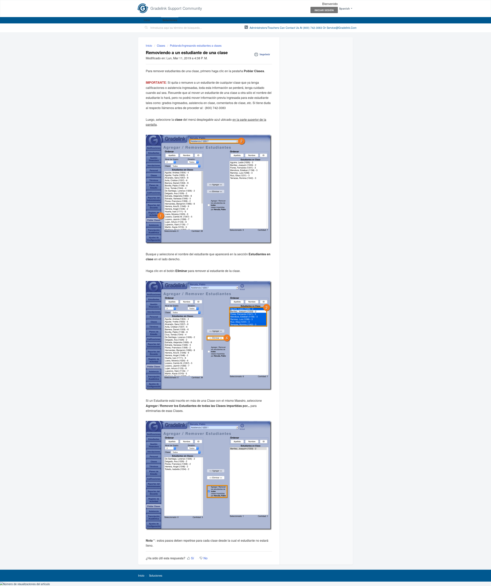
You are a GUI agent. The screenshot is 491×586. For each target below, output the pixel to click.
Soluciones (169, 20)
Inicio (147, 20)
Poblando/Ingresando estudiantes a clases (196, 45)
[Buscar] (146, 28)
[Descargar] (238, 249)
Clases (161, 45)
